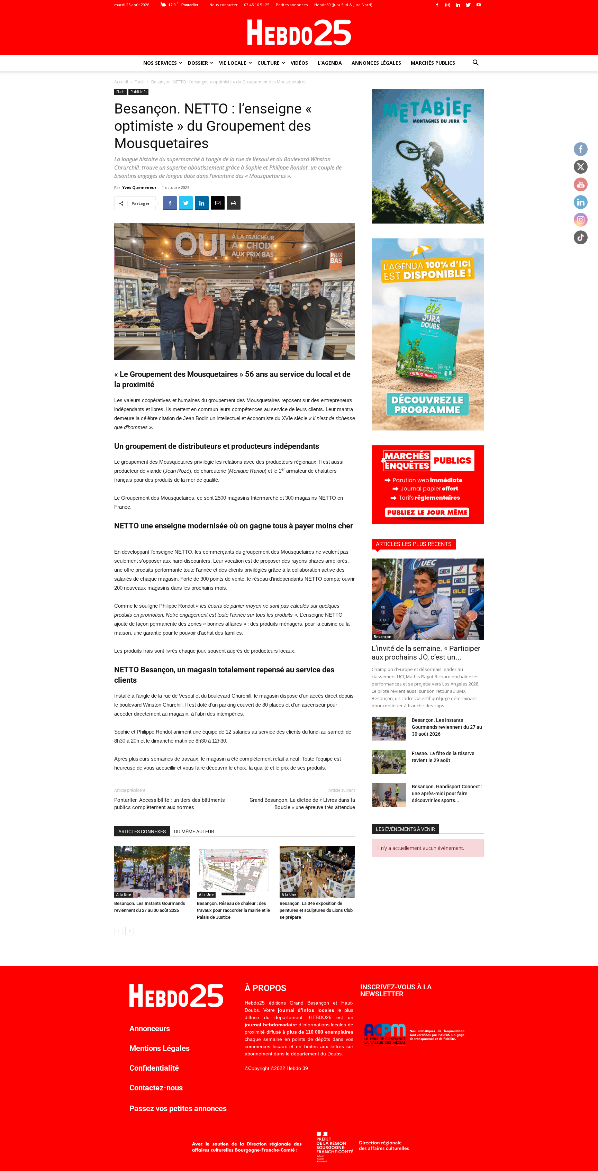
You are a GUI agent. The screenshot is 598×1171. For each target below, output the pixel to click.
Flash (140, 82)
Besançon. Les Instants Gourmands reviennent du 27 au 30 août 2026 (447, 727)
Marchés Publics (433, 63)
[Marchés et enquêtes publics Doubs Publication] (428, 522)
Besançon (382, 636)
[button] (475, 63)
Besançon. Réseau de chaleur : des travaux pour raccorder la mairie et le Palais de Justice (233, 910)
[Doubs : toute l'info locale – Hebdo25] (299, 32)
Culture (268, 63)
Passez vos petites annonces (178, 1108)
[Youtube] (478, 5)
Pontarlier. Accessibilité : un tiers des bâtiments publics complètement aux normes (169, 803)
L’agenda (330, 63)
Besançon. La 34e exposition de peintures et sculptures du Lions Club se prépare (316, 910)
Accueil (121, 82)
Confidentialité (154, 1068)
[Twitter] (468, 5)
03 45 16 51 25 (256, 4)
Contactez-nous (156, 1087)
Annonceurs (149, 1028)
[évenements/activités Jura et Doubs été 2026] (428, 428)
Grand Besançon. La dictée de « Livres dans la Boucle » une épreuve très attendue (302, 803)
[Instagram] (447, 5)
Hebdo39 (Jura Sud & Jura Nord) (343, 4)
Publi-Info (138, 91)
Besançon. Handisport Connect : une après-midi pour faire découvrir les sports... (447, 793)
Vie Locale (232, 63)
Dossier (198, 63)
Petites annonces (292, 4)
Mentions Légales (159, 1048)
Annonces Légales (376, 63)
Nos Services (160, 63)
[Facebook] (437, 5)
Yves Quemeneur (139, 187)
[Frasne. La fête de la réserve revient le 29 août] (389, 762)
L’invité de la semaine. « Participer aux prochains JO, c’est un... (426, 652)
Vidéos (299, 63)
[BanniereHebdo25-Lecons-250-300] (428, 221)
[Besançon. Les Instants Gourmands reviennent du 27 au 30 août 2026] (152, 872)
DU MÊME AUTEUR (194, 831)
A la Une (123, 894)
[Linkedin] (458, 5)
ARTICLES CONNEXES (142, 831)
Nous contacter (223, 4)
